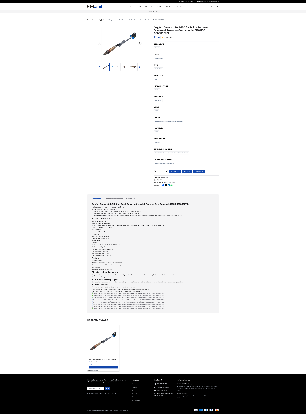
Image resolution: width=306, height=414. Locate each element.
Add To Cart (175, 171)
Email (89, 386)
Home (133, 384)
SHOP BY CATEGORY (144, 6)
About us (134, 393)
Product (134, 387)
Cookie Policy (136, 400)
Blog (133, 390)
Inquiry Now (199, 171)
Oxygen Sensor (153, 11)
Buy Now (187, 171)
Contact (134, 397)
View (103, 367)
